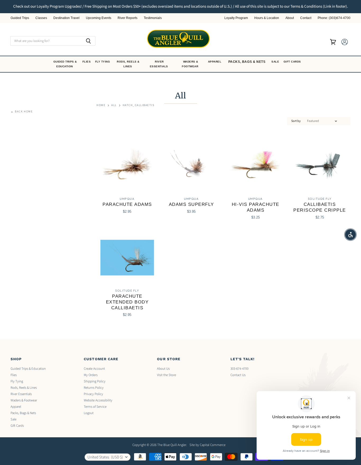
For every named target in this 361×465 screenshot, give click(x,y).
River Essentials (159, 64)
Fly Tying (103, 61)
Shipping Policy (94, 381)
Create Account (94, 368)
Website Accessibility (98, 400)
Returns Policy (94, 387)
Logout (89, 413)
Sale (275, 61)
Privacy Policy (93, 394)
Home (100, 105)
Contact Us (238, 375)
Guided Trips (20, 18)
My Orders (91, 375)
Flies (87, 61)
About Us (163, 368)
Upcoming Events (98, 18)
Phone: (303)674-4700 (334, 18)
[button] (350, 234)
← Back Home (22, 111)
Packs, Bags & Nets (247, 62)
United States (105, 457)
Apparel (215, 61)
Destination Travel (66, 18)
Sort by (296, 121)
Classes (41, 18)
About (289, 18)
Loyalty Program (236, 18)
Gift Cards (293, 61)
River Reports (127, 18)
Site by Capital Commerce (207, 445)
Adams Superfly (191, 204)
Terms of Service (95, 406)
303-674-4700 (239, 368)
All (114, 105)
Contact (305, 18)
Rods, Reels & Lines (128, 64)
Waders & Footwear (190, 64)
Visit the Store (166, 375)
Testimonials (153, 18)
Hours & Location (266, 18)
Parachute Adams (127, 204)
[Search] (88, 41)
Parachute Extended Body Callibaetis (127, 302)
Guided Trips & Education (65, 64)
